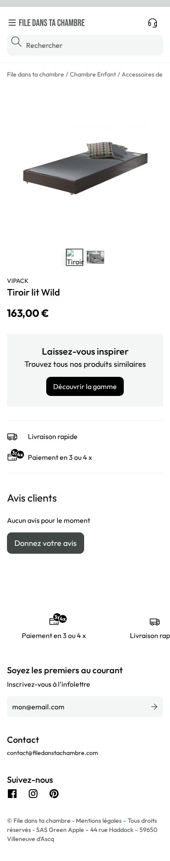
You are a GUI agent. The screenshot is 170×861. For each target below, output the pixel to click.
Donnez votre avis (45, 543)
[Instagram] (33, 793)
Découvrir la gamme (85, 386)
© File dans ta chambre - (41, 820)
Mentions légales (99, 820)
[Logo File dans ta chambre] (52, 22)
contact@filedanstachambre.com (52, 753)
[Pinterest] (54, 793)
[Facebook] (12, 793)
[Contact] (152, 22)
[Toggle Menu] (12, 22)
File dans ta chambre (35, 74)
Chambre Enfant (93, 74)
